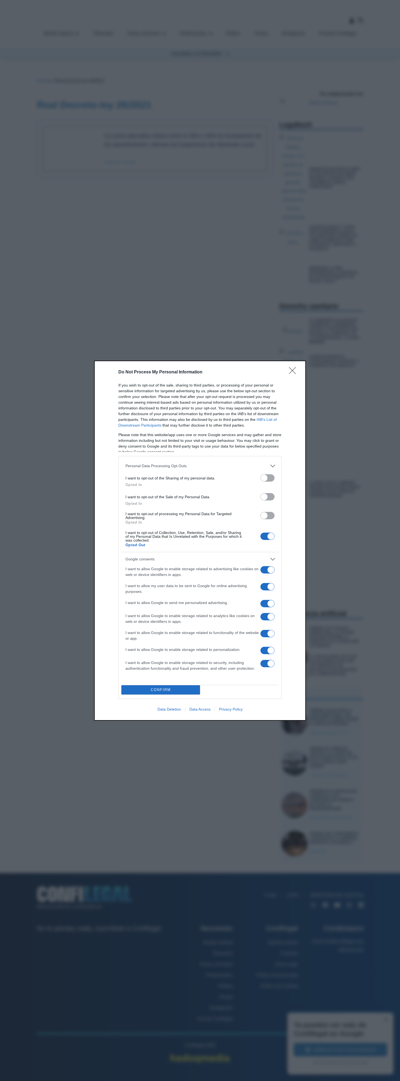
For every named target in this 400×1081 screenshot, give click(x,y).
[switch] (267, 478)
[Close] (294, 372)
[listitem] (200, 466)
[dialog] (200, 541)
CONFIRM (161, 690)
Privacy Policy (231, 709)
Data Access (200, 709)
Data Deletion (169, 709)
